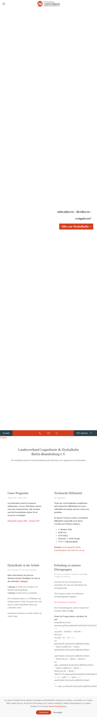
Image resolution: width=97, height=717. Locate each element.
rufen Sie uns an (77, 550)
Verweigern (57, 712)
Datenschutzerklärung (57, 706)
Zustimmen (43, 712)
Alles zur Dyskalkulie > (76, 226)
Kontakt (6, 433)
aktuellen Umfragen (19, 581)
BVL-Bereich (82, 433)
